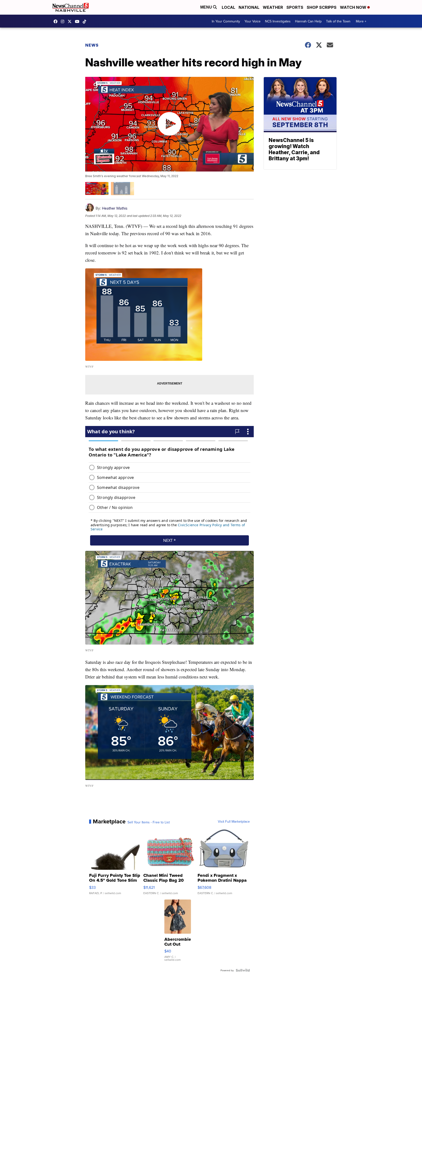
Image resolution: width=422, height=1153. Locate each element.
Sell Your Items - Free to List (148, 822)
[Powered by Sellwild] (243, 970)
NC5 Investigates (278, 21)
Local (228, 7)
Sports (294, 7)
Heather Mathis (114, 208)
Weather (273, 7)
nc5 (71, 21)
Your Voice (252, 21)
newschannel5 (56, 21)
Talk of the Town (338, 21)
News (92, 45)
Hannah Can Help (308, 21)
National (249, 7)
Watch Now (353, 7)
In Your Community (226, 21)
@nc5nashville (86, 21)
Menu (206, 7)
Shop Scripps (322, 7)
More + (361, 21)
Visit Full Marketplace (234, 821)
